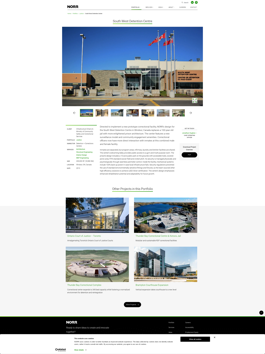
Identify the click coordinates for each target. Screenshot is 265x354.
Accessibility (189, 327)
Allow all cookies (195, 339)
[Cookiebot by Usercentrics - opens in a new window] (61, 350)
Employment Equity (191, 332)
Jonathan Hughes (188, 133)
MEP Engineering (82, 158)
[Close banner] (214, 337)
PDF (189, 155)
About (171, 7)
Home (69, 13)
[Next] (253, 67)
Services (149, 7)
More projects (131, 305)
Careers (182, 7)
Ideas (160, 7)
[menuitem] (136, 7)
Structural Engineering (84, 152)
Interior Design (81, 155)
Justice (81, 13)
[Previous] (12, 67)
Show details (79, 350)
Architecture (80, 149)
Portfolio (135, 7)
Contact (193, 7)
